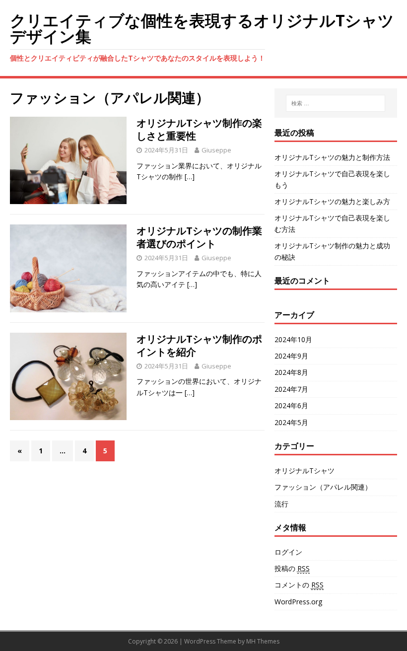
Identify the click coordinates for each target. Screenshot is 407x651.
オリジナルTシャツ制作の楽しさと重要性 (199, 129)
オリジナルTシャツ (304, 470)
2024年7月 (291, 389)
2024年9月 (291, 356)
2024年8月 (291, 372)
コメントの (299, 584)
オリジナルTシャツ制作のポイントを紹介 (199, 345)
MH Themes (262, 641)
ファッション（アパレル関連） (323, 487)
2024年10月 (293, 339)
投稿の (292, 568)
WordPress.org (298, 601)
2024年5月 (291, 422)
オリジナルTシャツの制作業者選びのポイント (199, 237)
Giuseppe (216, 149)
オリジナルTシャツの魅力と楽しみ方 (332, 201)
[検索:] (335, 103)
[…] (190, 176)
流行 (281, 503)
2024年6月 (291, 405)
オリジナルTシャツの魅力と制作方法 (332, 157)
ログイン (288, 552)
